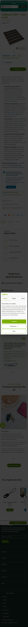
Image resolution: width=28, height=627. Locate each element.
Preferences (13, 326)
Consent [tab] (5, 298)
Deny (14, 331)
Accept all (14, 321)
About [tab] (23, 298)
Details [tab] (14, 298)
